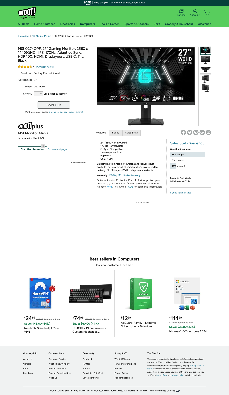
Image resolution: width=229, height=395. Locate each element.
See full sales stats (180, 192)
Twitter (86, 364)
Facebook (87, 359)
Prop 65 (118, 368)
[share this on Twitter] (189, 132)
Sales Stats (131, 132)
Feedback (28, 373)
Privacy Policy (121, 373)
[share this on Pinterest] (196, 132)
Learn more (138, 2)
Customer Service (57, 359)
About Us (27, 359)
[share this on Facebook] (183, 132)
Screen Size (25, 79)
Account (194, 14)
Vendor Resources (123, 378)
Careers (27, 364)
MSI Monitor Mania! (41, 36)
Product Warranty (57, 368)
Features (101, 132)
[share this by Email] (208, 132)
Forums (181, 14)
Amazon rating (45, 67)
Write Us (52, 378)
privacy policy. (178, 375)
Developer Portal (91, 378)
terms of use (161, 375)
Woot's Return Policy (58, 364)
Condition (26, 73)
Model (28, 86)
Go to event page (57, 149)
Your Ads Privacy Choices (162, 390)
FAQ (25, 368)
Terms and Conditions (125, 364)
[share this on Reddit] (202, 132)
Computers (23, 36)
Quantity (27, 93)
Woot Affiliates (122, 359)
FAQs (130, 186)
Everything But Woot (93, 373)
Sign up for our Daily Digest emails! (66, 112)
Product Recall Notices (59, 373)
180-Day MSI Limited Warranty (124, 175)
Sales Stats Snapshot (187, 143)
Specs (115, 132)
